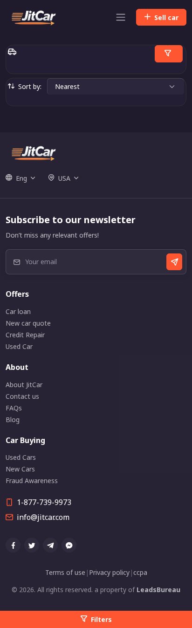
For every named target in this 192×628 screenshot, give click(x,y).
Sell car (166, 17)
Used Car (19, 346)
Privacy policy (109, 572)
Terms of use (65, 572)
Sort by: (29, 86)
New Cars (20, 468)
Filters (101, 619)
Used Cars (21, 457)
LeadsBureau (158, 589)
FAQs (14, 407)
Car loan (18, 311)
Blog (13, 419)
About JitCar (24, 384)
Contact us (22, 396)
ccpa (140, 572)
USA (64, 178)
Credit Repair (25, 334)
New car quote (28, 323)
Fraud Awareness (32, 480)
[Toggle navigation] (120, 17)
